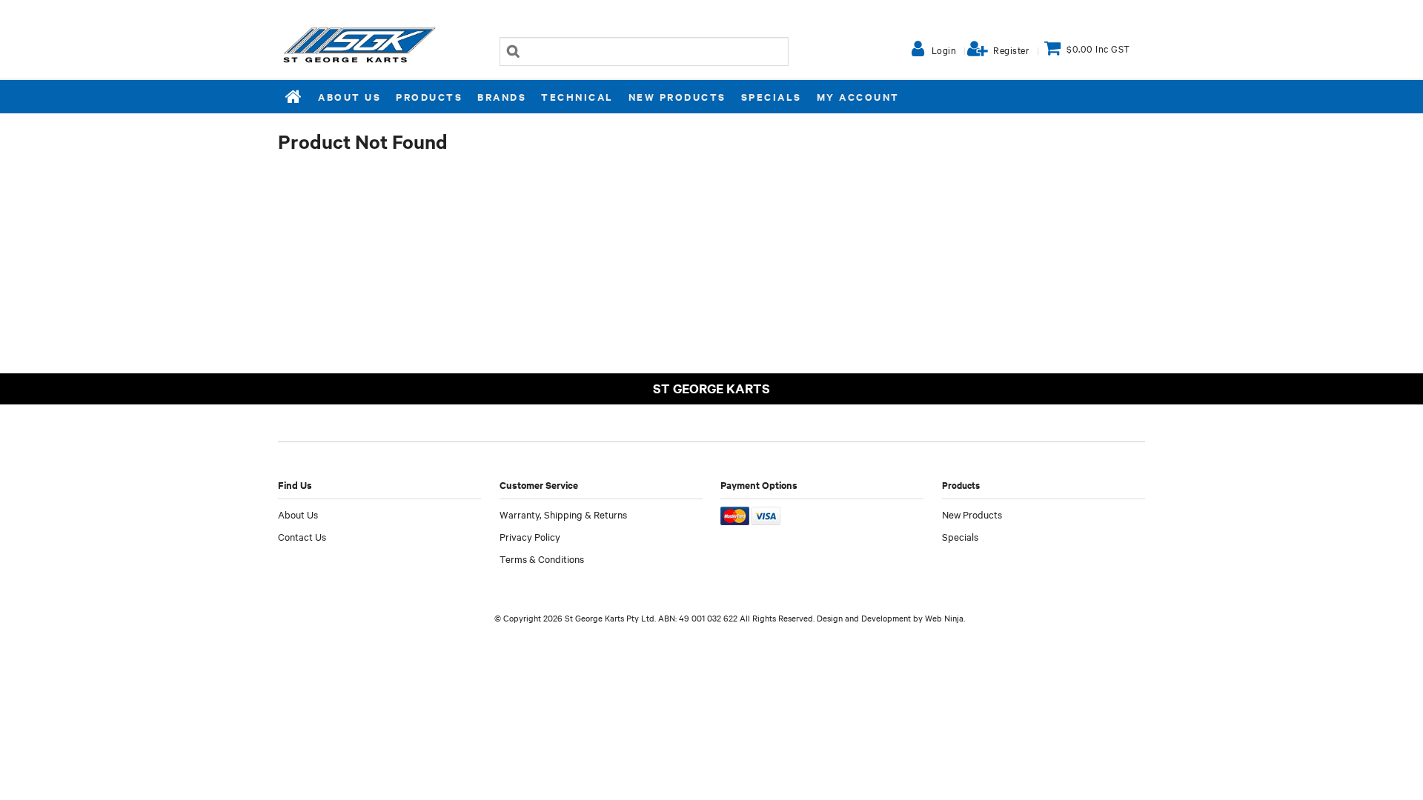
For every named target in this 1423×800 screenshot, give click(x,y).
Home (294, 96)
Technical (577, 97)
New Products (677, 97)
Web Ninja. (945, 618)
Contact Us (302, 536)
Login (944, 49)
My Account (858, 97)
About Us (349, 97)
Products (429, 97)
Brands (501, 97)
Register (1011, 49)
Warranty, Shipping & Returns (563, 514)
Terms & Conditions (542, 558)
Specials (771, 97)
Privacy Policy (530, 536)
